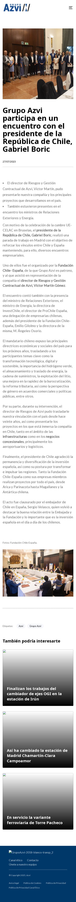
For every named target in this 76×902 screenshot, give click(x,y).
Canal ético (15, 860)
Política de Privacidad (56, 883)
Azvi (21, 626)
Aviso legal (14, 883)
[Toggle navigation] (60, 7)
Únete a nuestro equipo (23, 864)
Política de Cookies (32, 883)
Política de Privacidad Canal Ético (24, 887)
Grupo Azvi (35, 626)
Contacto (33, 860)
